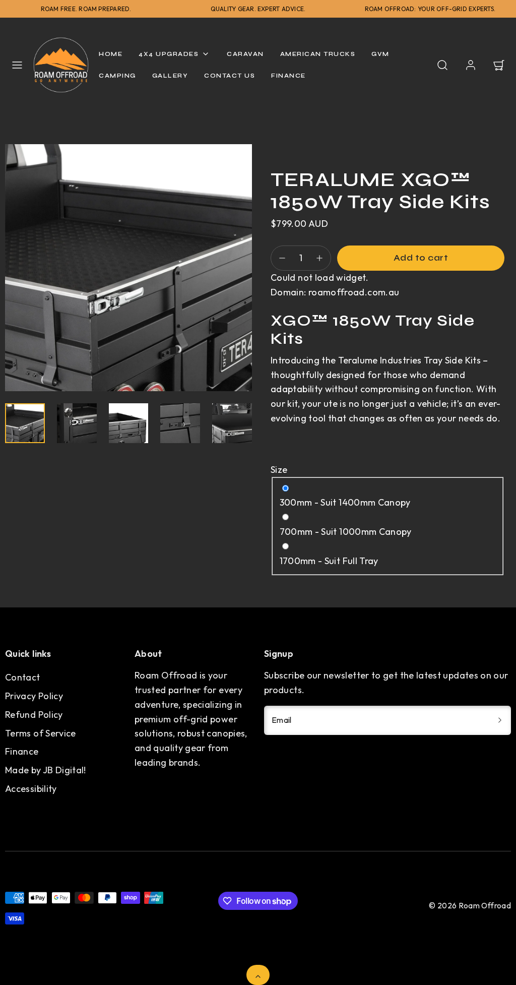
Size (279, 469)
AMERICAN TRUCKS (318, 53)
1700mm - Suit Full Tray (329, 561)
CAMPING (117, 75)
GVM (380, 53)
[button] (17, 65)
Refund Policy (34, 714)
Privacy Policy (34, 696)
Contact (22, 677)
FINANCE (288, 75)
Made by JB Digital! (45, 770)
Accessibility (31, 788)
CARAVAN (245, 53)
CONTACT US (229, 75)
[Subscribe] (500, 720)
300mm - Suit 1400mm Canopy (345, 502)
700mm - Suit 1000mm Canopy (346, 531)
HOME (110, 53)
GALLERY (170, 75)
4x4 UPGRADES (169, 53)
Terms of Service (40, 733)
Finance (22, 751)
